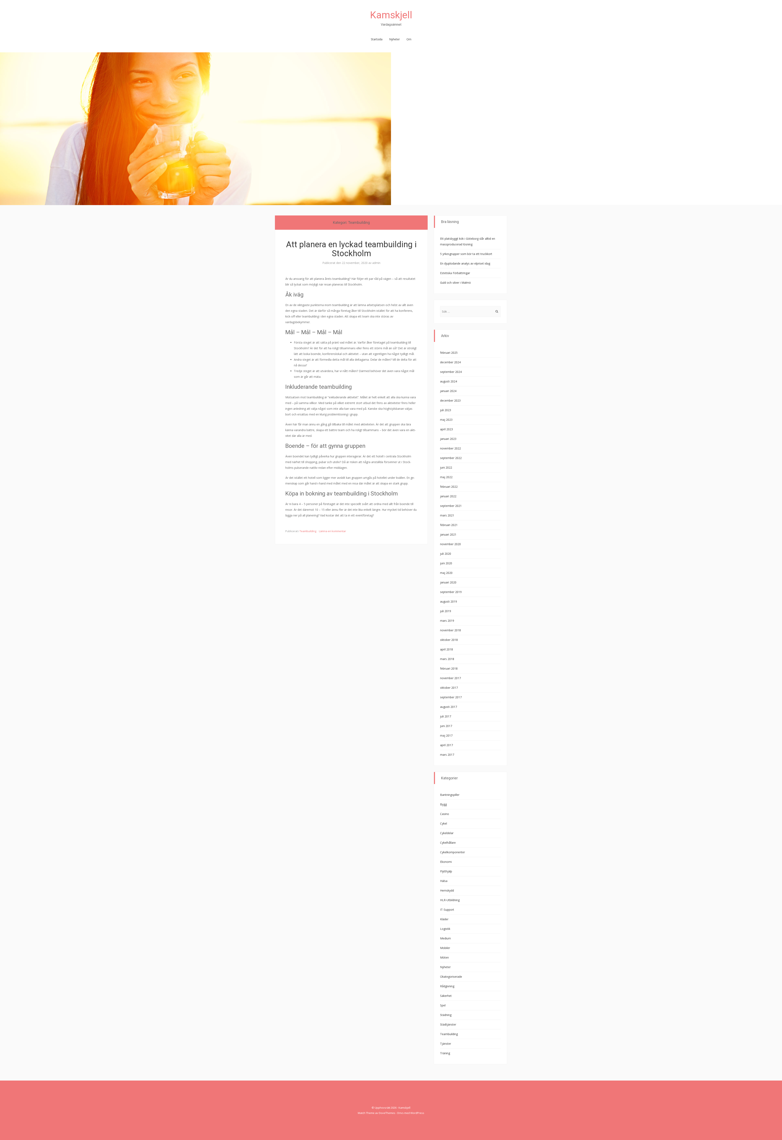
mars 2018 (447, 659)
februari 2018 (449, 668)
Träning (445, 1053)
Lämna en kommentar (332, 531)
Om (408, 39)
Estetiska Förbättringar (455, 273)
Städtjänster (448, 1024)
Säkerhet (446, 996)
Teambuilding (308, 531)
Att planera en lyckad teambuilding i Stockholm (351, 249)
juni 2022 (446, 467)
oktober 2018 (449, 640)
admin (376, 263)
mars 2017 (447, 755)
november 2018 (450, 630)
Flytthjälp (446, 871)
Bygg (443, 804)
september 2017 (451, 697)
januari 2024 (448, 391)
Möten (444, 957)
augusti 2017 (448, 707)
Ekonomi (446, 862)
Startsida (376, 39)
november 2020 (450, 544)
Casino (444, 814)
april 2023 (446, 429)
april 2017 (446, 745)
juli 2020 (445, 554)
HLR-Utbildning (450, 900)
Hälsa (443, 881)
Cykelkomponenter (452, 852)
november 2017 (450, 678)
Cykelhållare (448, 843)
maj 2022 (446, 477)
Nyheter (394, 39)
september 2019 (451, 592)
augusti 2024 (448, 381)
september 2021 (451, 506)
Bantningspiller (449, 795)
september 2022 (451, 458)
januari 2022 (448, 496)
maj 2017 (446, 735)
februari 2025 (449, 353)
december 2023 (450, 400)
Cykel (443, 823)
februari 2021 (449, 525)
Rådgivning (447, 986)
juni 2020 (446, 563)
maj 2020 (446, 573)
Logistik (445, 929)
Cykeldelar (447, 833)
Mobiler (445, 948)
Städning (445, 1015)
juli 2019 (445, 611)
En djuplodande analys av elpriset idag (465, 263)
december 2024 (450, 362)
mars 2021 (447, 515)
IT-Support (447, 910)
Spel (443, 1005)
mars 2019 (447, 621)
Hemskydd (447, 890)
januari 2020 (448, 582)
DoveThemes (387, 1113)
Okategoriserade (451, 977)
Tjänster (445, 1044)
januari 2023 (448, 439)
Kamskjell (391, 15)
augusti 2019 (448, 601)
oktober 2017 (449, 688)
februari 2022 (449, 487)
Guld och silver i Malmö (455, 282)
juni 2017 (446, 726)
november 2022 (450, 448)
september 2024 (451, 372)
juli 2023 (445, 410)
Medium (445, 938)
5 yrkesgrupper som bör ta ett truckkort (466, 254)
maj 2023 (446, 420)
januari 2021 (448, 534)
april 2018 (446, 649)
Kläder (444, 919)
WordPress (417, 1113)
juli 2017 (445, 716)
